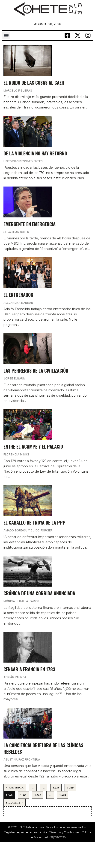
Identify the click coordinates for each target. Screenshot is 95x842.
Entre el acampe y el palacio (33, 446)
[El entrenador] (27, 272)
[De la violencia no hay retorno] (27, 131)
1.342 (38, 795)
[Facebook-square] (67, 35)
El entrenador (18, 294)
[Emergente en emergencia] (27, 202)
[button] (6, 35)
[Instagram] (88, 35)
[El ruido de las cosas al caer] (27, 60)
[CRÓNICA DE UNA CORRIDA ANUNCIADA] (27, 571)
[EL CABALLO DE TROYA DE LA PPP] (27, 500)
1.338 (56, 787)
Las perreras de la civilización (35, 370)
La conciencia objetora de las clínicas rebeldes (43, 748)
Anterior (16, 787)
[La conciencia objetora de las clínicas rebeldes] (27, 723)
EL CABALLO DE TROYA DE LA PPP (34, 522)
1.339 (70, 787)
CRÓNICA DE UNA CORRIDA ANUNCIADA (39, 593)
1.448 (62, 795)
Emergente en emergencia (29, 224)
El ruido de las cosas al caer (33, 82)
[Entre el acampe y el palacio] (27, 424)
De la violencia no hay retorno (35, 153)
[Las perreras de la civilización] (27, 348)
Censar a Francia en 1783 (29, 669)
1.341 (23, 795)
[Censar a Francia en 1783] (27, 647)
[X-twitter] (77, 35)
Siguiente (13, 802)
